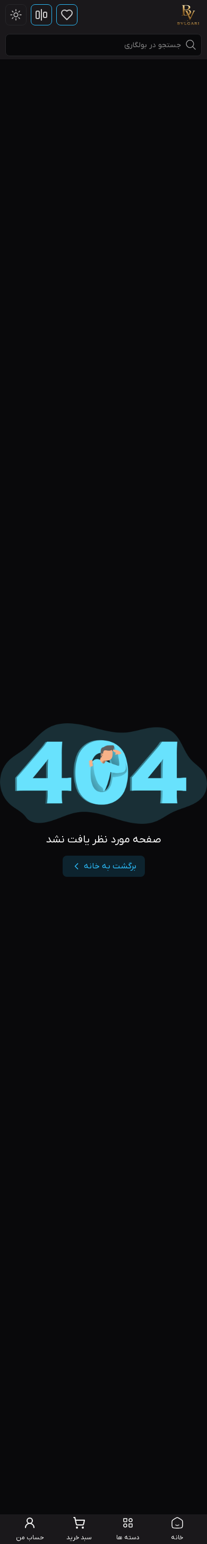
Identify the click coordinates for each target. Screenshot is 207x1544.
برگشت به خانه (110, 866)
